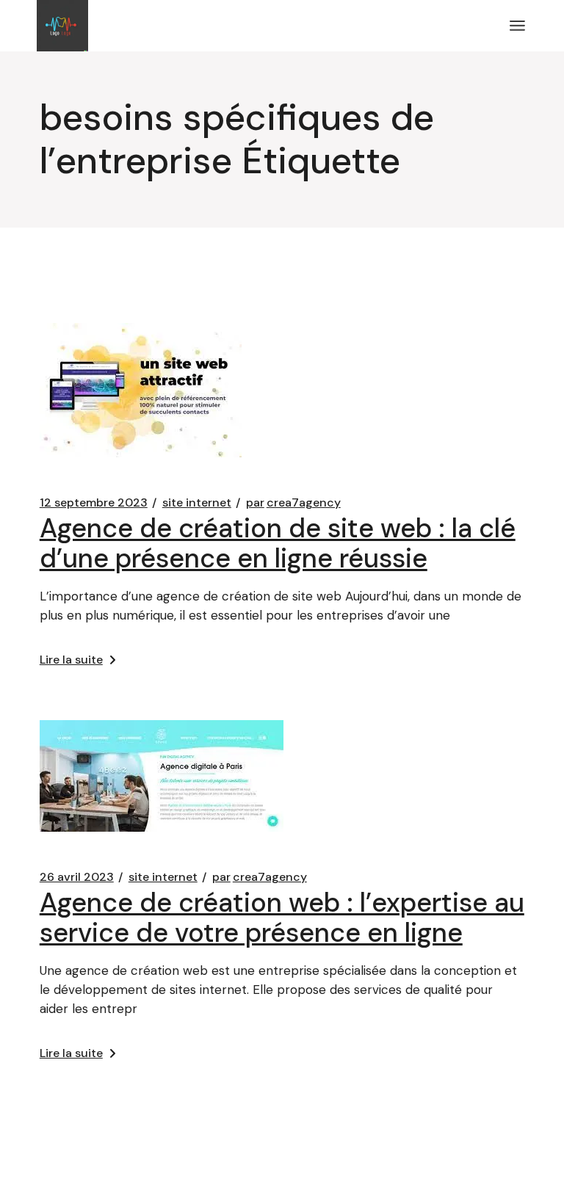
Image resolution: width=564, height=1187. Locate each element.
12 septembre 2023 (94, 503)
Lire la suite (71, 659)
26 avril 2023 (77, 877)
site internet (196, 503)
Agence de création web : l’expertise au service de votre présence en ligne (282, 917)
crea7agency (293, 503)
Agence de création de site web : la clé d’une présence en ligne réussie (278, 543)
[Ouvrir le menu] (517, 25)
